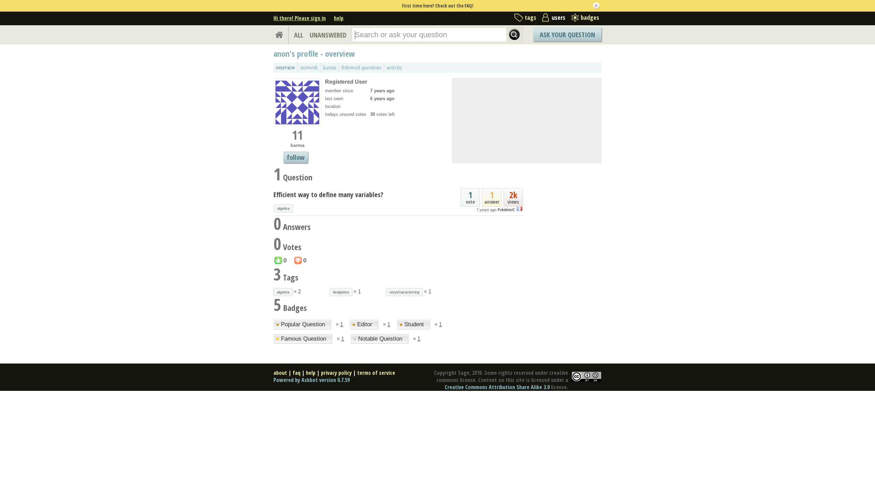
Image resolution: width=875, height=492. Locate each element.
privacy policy (336, 373)
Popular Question (301, 324)
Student (412, 324)
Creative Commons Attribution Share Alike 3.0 (497, 387)
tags (530, 17)
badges (590, 17)
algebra (283, 208)
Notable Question (378, 339)
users (558, 17)
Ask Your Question (567, 34)
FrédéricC (506, 210)
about (280, 373)
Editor (363, 324)
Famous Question (302, 339)
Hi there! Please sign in (299, 18)
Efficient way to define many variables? (328, 194)
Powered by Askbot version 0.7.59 (311, 380)
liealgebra (341, 292)
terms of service (376, 373)
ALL (298, 35)
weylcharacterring (404, 292)
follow (296, 157)
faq (296, 373)
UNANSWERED (328, 35)
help (339, 18)
